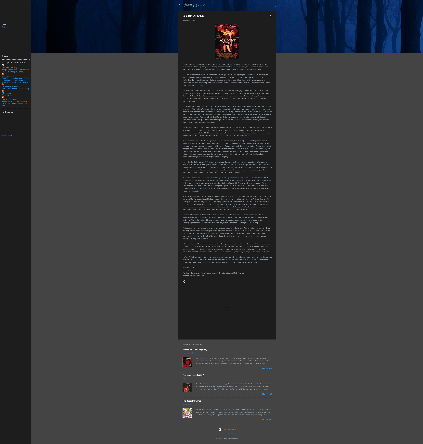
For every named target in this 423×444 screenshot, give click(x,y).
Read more (267, 368)
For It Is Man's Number (10, 87)
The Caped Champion (10, 99)
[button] (270, 16)
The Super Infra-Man (192, 401)
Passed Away (7, 95)
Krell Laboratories (9, 76)
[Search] (275, 6)
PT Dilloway (6, 93)
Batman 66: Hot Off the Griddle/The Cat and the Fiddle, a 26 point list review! (15, 104)
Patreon (5, 27)
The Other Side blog (9, 68)
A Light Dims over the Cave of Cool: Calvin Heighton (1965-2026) (15, 71)
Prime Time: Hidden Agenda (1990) (15, 89)
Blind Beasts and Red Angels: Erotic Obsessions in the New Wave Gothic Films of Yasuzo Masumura (15, 80)
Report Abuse (7, 136)
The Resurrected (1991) (193, 375)
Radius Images (232, 434)
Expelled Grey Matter (194, 5)
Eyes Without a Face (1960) (195, 349)
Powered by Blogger (228, 430)
